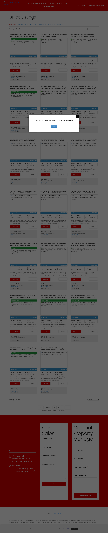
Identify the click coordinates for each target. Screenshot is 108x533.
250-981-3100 (75, 78)
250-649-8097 (75, 287)
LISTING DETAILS (15, 70)
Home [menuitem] (30, 4)
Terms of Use (67, 529)
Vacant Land (60, 24)
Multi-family (28, 24)
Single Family (51, 24)
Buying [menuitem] (43, 4)
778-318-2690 (44, 287)
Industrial (20, 24)
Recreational (42, 24)
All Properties (12, 24)
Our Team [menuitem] (36, 4)
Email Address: (48, 456)
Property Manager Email (96, 5)
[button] (82, 5)
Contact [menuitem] (67, 4)
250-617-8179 (44, 182)
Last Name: (47, 447)
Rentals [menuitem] (59, 4)
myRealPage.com (57, 513)
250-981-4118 (14, 78)
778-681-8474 (75, 182)
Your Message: (48, 464)
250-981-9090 (44, 78)
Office (35, 24)
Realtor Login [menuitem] (49, 7)
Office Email (81, 5)
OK (74, 529)
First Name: (47, 439)
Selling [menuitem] (51, 4)
